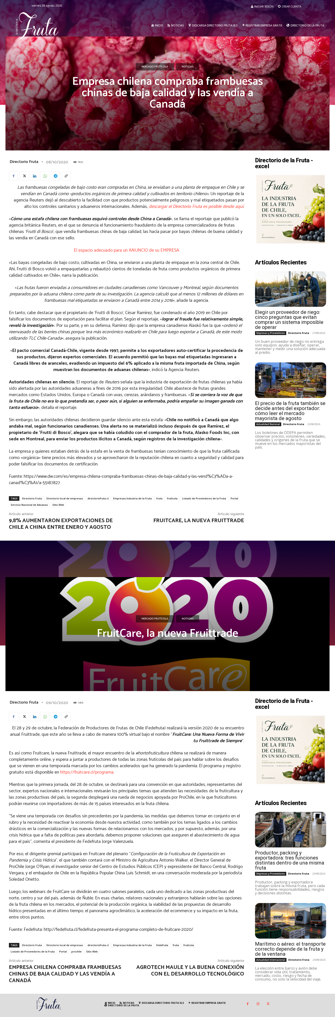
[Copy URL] (65, 176)
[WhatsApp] (44, 176)
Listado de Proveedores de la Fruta (204, 498)
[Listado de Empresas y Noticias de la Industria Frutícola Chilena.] (37, 25)
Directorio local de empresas (64, 498)
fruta (159, 498)
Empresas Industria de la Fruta (132, 498)
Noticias (187, 67)
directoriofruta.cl (98, 498)
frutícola (172, 498)
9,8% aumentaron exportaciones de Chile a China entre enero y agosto (61, 524)
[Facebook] (13, 176)
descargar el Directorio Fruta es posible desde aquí (195, 206)
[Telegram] (55, 176)
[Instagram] (258, 1004)
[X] (23, 176)
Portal (234, 498)
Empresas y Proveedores (270, 333)
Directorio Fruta (24, 161)
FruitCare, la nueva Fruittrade (198, 520)
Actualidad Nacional (268, 424)
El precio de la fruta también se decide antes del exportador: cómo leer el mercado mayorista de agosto (290, 410)
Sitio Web (58, 504)
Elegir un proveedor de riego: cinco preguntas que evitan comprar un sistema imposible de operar (289, 319)
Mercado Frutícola (155, 67)
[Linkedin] (34, 176)
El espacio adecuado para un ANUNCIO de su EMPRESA (126, 250)
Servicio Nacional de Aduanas (29, 504)
